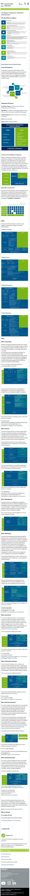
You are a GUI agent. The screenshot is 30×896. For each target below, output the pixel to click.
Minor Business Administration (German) (12, 809)
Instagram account (10, 845)
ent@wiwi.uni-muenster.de (11, 795)
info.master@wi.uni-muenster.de (14, 699)
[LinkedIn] (14, 884)
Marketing (12, 107)
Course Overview (6, 854)
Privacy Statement (6, 890)
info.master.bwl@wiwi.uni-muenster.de (10, 820)
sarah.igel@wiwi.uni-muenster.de (14, 425)
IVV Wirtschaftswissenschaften (9, 862)
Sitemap (7, 889)
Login (11, 889)
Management (6, 107)
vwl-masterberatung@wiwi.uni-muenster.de (16, 656)
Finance (22, 106)
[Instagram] (9, 884)
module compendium (12, 628)
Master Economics (12, 658)
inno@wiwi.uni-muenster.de (13, 754)
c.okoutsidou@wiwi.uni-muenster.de (15, 612)
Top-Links (6, 850)
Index (2, 889)
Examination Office (7, 859)
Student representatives (8, 864)
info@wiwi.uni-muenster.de (8, 880)
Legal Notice (17, 889)
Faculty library (5, 856)
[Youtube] (3, 884)
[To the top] (15, 894)
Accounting (15, 106)
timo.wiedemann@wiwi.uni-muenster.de (16, 496)
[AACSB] (21, 4)
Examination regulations (11, 170)
